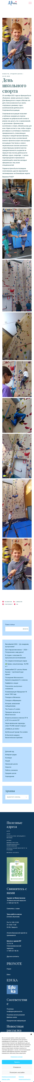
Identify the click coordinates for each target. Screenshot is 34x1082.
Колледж (8, 758)
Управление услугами (16, 1056)
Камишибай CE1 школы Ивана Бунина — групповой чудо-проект (16, 672)
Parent (9, 969)
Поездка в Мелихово (12, 697)
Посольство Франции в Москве (16, 836)
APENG (9, 840)
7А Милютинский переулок (16, 900)
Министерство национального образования (13, 844)
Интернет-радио (11, 755)
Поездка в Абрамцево (13, 700)
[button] (31, 1034)
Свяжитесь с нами (13, 908)
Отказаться (17, 1067)
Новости (5, 73)
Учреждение (9, 776)
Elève (8, 974)
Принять (17, 1062)
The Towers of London (12, 709)
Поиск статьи (10, 624)
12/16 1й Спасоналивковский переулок (14, 946)
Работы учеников (11, 770)
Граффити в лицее (11, 683)
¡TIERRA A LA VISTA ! (12, 729)
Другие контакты (13, 956)
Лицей (7, 761)
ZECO (8, 834)
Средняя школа (16, 73)
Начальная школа (11, 764)
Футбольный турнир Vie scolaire (16, 732)
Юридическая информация (16, 1021)
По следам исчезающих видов (16, 661)
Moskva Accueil (13, 852)
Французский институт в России (17, 849)
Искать (26, 629)
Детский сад (9, 751)
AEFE (8, 831)
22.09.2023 (6, 76)
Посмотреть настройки (17, 1072)
